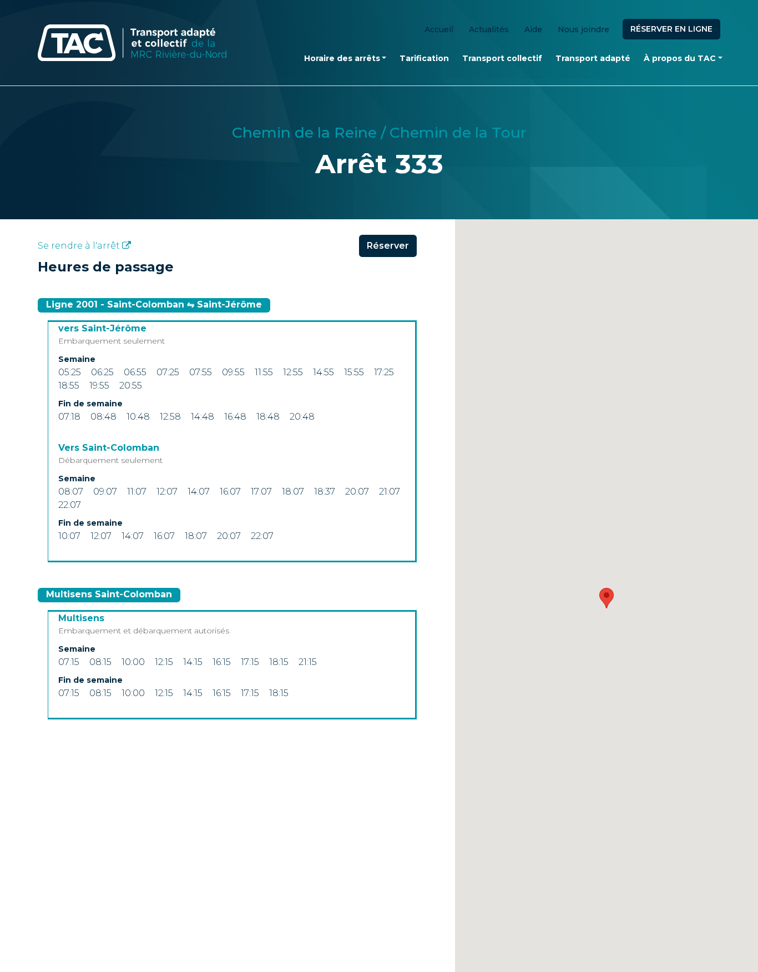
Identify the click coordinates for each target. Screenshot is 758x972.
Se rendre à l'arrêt (80, 245)
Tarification (424, 58)
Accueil (439, 29)
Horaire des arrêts (342, 58)
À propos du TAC (680, 58)
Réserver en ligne (671, 29)
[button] (606, 598)
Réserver (388, 245)
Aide (533, 29)
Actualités (489, 29)
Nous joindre (583, 29)
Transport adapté (592, 58)
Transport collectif (502, 58)
